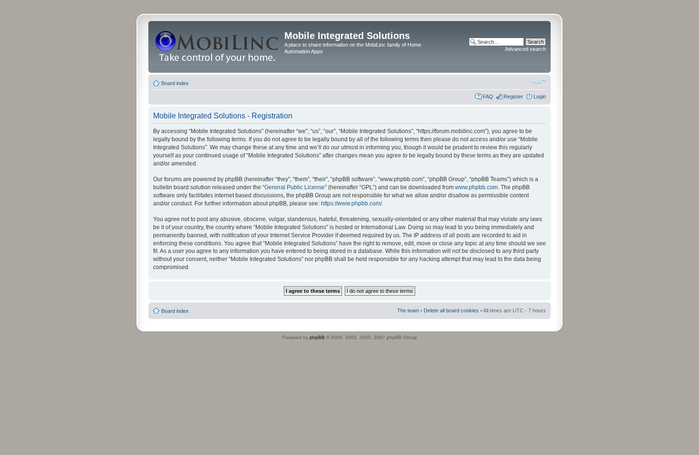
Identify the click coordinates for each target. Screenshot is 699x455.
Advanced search (525, 49)
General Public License (294, 187)
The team (408, 310)
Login (540, 96)
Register (513, 96)
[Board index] (217, 46)
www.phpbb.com (476, 187)
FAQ (488, 96)
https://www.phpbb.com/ (351, 203)
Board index (175, 83)
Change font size (539, 81)
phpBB (317, 337)
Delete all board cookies (451, 310)
